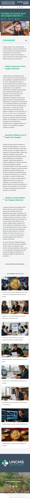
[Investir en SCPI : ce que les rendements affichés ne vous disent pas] (15, 372)
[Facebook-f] (17, 7)
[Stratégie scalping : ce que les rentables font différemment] (15, 415)
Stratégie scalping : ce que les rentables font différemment (15, 424)
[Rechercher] (13, 3)
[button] (7, 7)
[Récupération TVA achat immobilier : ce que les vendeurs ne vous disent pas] (15, 393)
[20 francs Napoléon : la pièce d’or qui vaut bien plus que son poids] (15, 434)
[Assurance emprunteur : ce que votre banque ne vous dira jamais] (15, 350)
